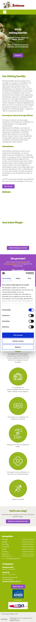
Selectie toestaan (18, 341)
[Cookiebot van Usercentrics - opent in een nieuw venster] (26, 273)
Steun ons (18, 55)
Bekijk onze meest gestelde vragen (18, 521)
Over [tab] (29, 278)
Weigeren (18, 347)
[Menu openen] (4, 12)
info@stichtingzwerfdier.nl (11, 581)
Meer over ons (8, 186)
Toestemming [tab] (6, 278)
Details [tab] (18, 278)
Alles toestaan (18, 335)
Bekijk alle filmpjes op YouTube (18, 248)
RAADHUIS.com (15, 620)
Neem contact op (18, 586)
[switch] (31, 316)
